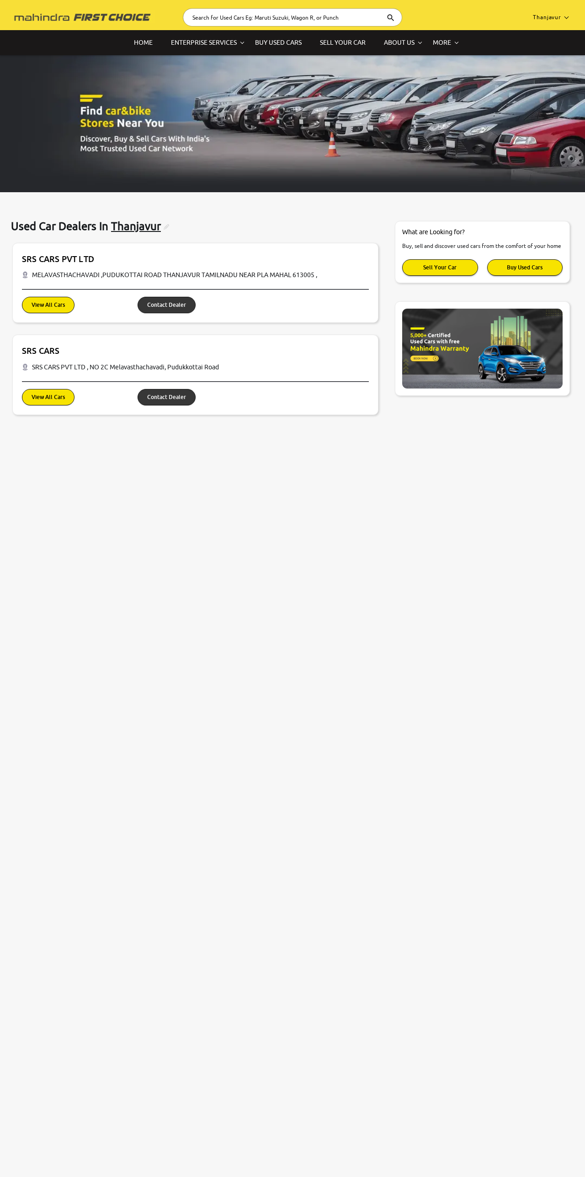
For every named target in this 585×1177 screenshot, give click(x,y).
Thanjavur (547, 17)
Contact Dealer (166, 304)
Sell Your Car (440, 267)
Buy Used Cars (524, 267)
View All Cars (48, 304)
